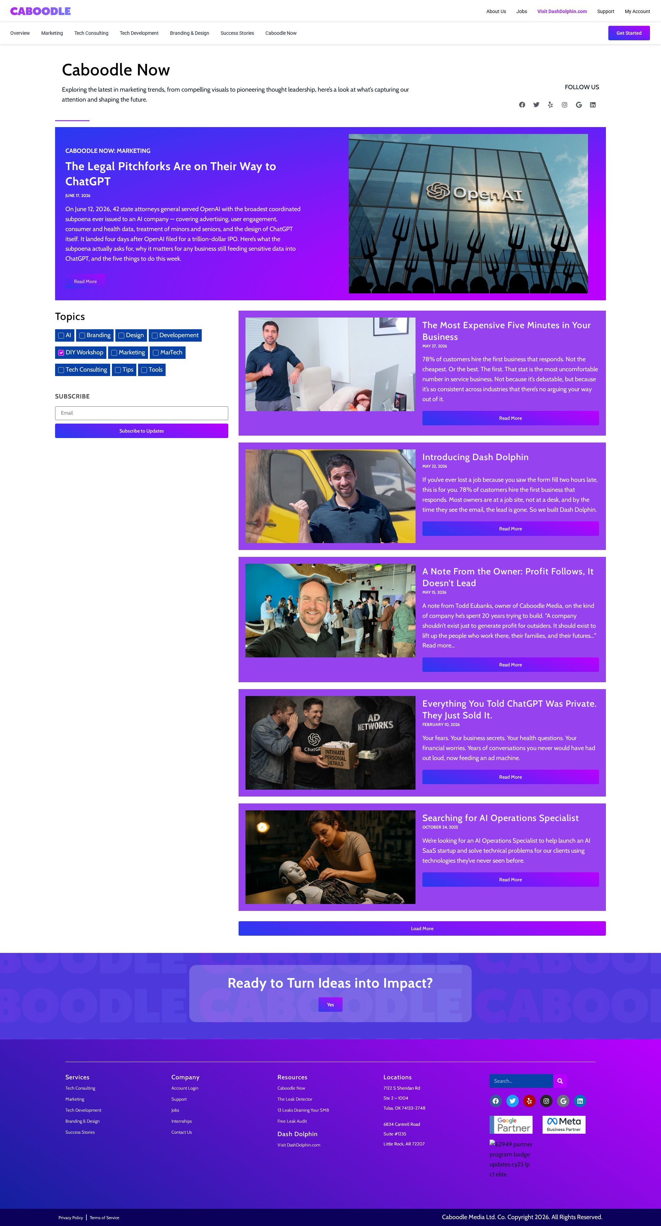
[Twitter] (536, 104)
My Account (637, 11)
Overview (20, 33)
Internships (181, 1121)
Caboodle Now (281, 33)
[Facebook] (522, 104)
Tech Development (139, 33)
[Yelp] (550, 104)
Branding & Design (189, 33)
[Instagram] (564, 104)
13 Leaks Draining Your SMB (303, 1110)
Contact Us (181, 1132)
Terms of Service (104, 1217)
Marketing (52, 33)
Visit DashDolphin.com (298, 1144)
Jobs (521, 11)
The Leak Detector (294, 1099)
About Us (496, 11)
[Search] (560, 1081)
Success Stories (237, 33)
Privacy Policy (71, 1217)
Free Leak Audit (292, 1121)
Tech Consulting (91, 33)
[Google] (579, 104)
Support (606, 11)
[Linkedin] (593, 104)
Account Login (184, 1088)
